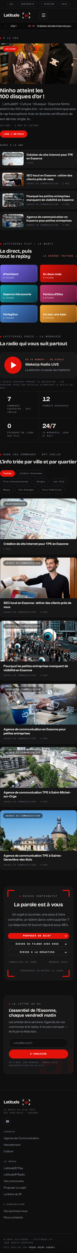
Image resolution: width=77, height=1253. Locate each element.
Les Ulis (59, 481)
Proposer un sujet (37, 935)
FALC (65, 4)
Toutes (7, 473)
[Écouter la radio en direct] (13, 365)
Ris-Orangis (26, 489)
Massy (6, 489)
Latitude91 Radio (14, 1174)
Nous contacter (13, 1217)
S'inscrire (38, 1053)
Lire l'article (13, 134)
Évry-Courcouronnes (16, 481)
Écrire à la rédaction (37, 952)
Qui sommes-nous (15, 1211)
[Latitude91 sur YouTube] (7, 1121)
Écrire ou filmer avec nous (37, 943)
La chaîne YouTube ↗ (60, 255)
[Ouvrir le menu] (43, 15)
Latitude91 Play (13, 1168)
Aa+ (12, 4)
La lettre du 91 (13, 1194)
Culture (8, 1151)
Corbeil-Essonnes (31, 473)
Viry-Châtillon (52, 489)
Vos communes (14, 1181)
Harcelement (12, 1144)
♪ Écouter (48, 4)
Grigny (41, 481)
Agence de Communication (21, 1138)
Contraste (27, 4)
